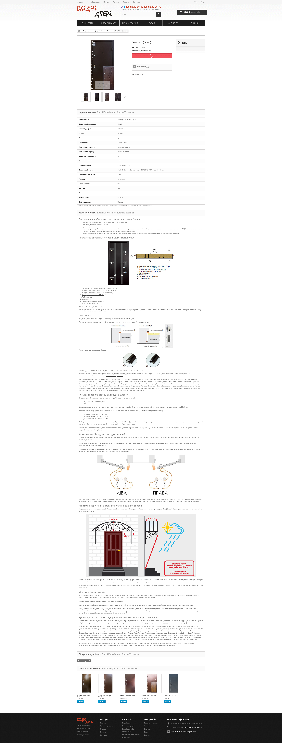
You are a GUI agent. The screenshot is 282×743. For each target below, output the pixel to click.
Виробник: (136, 50)
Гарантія (116, 2)
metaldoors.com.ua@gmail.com (185, 732)
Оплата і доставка (92, 2)
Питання (126, 2)
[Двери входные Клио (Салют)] (86, 97)
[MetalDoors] (97, 11)
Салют (109, 31)
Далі (125, 97)
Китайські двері (108, 23)
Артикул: (135, 47)
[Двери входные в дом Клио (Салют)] (107, 97)
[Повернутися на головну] (79, 31)
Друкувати (139, 74)
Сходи (152, 23)
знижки (165, 623)
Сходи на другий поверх (131, 734)
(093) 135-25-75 (152, 7)
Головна (80, 2)
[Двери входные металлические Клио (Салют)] (118, 97)
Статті (146, 726)
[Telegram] (124, 7)
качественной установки (114, 376)
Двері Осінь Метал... (150, 696)
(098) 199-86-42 (134, 7)
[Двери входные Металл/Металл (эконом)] (86, 683)
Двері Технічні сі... (170, 696)
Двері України (99, 31)
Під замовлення (130, 23)
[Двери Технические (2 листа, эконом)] (173, 683)
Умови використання (83, 728)
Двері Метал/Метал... (85, 696)
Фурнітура (173, 23)
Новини (147, 729)
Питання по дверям (151, 723)
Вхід (202, 2)
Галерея (147, 735)
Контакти (136, 2)
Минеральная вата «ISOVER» (93, 295)
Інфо (146, 732)
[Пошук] (158, 14)
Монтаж (106, 2)
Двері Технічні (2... (105, 696)
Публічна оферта (82, 732)
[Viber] (122, 7)
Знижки (195, 23)
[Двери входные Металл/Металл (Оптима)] (130, 683)
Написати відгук (143, 67)
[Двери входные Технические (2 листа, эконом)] (108, 683)
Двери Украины (145, 50)
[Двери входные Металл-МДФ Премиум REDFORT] (152, 683)
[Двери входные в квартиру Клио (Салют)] (96, 97)
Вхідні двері (87, 23)
